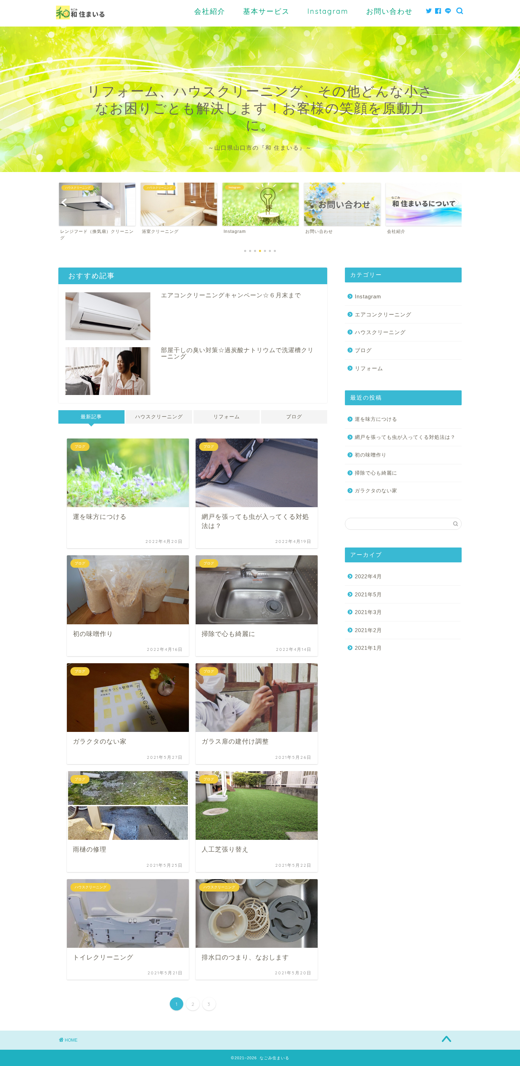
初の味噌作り (371, 455)
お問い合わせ (389, 11)
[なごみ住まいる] (80, 24)
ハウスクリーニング (159, 416)
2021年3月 (368, 612)
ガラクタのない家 (376, 490)
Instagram (327, 11)
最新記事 (91, 416)
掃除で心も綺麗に (376, 473)
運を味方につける (376, 419)
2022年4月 (368, 576)
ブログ (294, 416)
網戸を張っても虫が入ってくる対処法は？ (405, 437)
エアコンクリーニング (383, 314)
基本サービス (266, 11)
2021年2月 (368, 630)
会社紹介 (209, 11)
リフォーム (226, 416)
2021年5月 (368, 594)
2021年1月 (368, 648)
